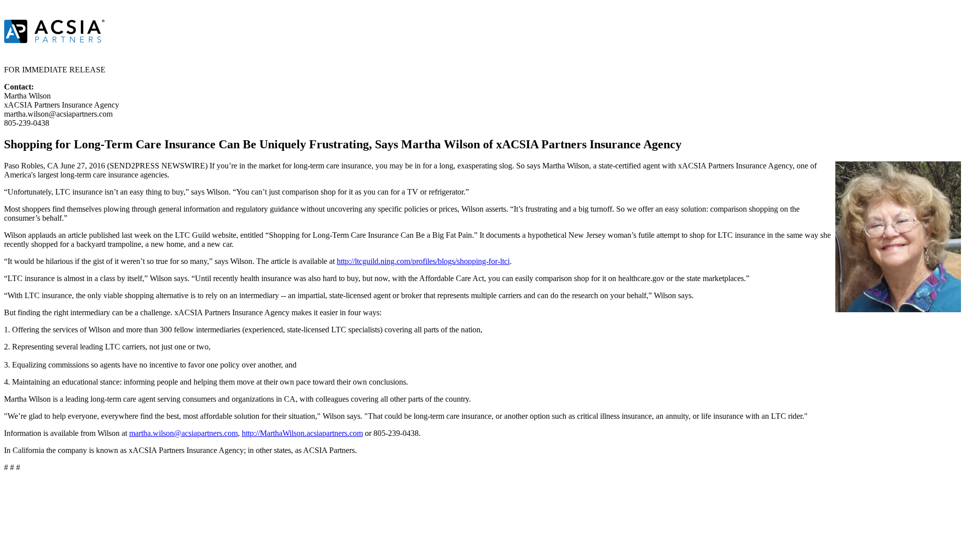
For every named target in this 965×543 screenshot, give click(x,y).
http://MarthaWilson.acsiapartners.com (302, 433)
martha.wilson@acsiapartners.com (183, 433)
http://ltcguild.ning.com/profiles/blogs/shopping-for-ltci (423, 261)
